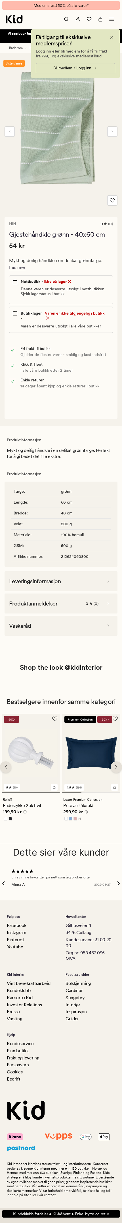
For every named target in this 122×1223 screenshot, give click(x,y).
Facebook (16, 925)
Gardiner (74, 990)
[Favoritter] (89, 19)
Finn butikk (17, 1050)
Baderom (16, 48)
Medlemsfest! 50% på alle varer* (61, 5)
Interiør (73, 1004)
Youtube (15, 947)
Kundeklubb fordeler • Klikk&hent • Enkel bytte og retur (61, 1214)
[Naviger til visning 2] (91, 792)
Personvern (18, 1064)
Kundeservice (20, 1043)
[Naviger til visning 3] (110, 792)
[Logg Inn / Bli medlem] (77, 19)
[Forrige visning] (10, 131)
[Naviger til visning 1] (31, 792)
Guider (72, 1018)
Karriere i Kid (20, 997)
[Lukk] (111, 37)
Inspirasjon (76, 1011)
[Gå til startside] (14, 19)
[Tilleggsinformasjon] (24, 812)
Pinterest (16, 939)
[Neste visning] (112, 131)
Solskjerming (78, 983)
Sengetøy (75, 997)
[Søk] (66, 19)
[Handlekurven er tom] (100, 19)
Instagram (16, 932)
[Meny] (111, 19)
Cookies (15, 1072)
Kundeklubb (19, 990)
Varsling (14, 1018)
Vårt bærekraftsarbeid (28, 983)
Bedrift (13, 1079)
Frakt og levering (23, 1058)
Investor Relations (24, 1004)
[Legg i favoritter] (112, 200)
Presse (13, 1011)
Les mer (17, 267)
